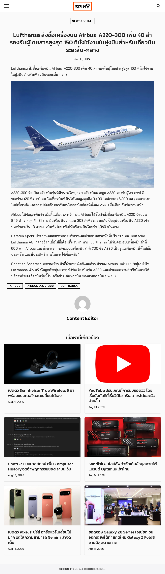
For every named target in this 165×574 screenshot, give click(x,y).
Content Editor (82, 318)
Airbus (15, 286)
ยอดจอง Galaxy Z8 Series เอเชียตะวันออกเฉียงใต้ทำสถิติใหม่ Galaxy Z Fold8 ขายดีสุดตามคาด (122, 537)
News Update (82, 20)
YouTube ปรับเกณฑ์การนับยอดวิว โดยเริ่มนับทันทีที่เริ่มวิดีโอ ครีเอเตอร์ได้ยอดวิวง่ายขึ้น (122, 395)
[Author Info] (82, 311)
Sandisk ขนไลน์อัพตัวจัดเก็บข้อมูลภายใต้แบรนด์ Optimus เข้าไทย (123, 466)
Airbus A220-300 (40, 286)
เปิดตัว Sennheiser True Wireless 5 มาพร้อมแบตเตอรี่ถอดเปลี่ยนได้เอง (41, 393)
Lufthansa (69, 286)
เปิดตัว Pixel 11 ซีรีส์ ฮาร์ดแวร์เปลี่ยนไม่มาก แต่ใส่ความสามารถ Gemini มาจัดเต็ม (39, 537)
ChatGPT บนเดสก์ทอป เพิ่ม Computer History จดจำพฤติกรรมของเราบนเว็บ (40, 466)
